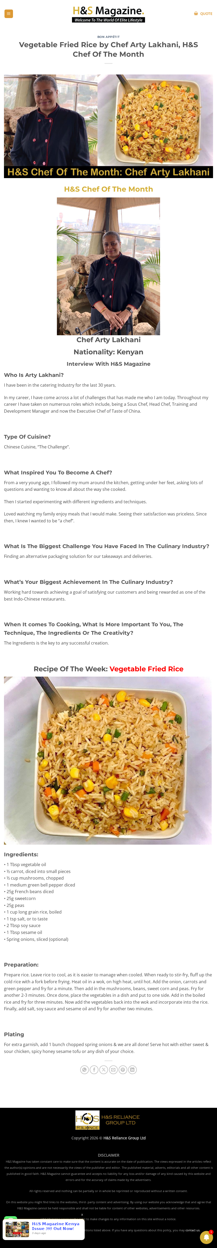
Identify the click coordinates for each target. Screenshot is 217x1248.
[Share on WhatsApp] (84, 1069)
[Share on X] (103, 1069)
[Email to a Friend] (113, 1069)
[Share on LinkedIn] (132, 1069)
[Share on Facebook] (94, 1069)
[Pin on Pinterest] (123, 1069)
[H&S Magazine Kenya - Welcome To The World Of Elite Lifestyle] (108, 13)
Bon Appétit (108, 37)
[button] (8, 14)
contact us (193, 1230)
